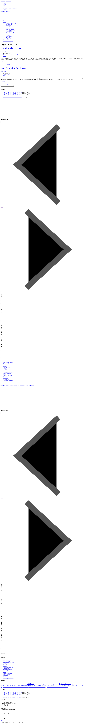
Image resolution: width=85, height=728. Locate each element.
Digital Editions (6, 37)
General (7, 33)
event (26, 685)
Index (49, 685)
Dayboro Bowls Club (38, 684)
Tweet (8, 64)
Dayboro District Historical (47, 684)
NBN (1, 687)
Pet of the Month (9, 687)
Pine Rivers (14, 687)
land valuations (59, 685)
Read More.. (3, 61)
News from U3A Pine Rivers (13, 68)
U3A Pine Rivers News (11, 48)
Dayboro (30, 684)
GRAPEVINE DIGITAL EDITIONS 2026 (12, 92)
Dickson (80, 684)
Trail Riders (53, 687)
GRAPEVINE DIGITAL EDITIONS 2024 (12, 94)
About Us (5, 4)
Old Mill (4, 687)
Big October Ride (14, 684)
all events (2, 654)
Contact (4, 9)
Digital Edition (7, 685)
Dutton (15, 685)
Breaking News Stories (8, 38)
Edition (18, 685)
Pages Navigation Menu (6, 1)
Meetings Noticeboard (10, 30)
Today (2, 207)
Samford (31, 687)
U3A (57, 687)
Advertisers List (9, 36)
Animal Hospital (8, 684)
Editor (4, 56)
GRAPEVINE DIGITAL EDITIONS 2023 (12, 95)
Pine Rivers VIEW (20, 687)
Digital (2, 685)
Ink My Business (54, 685)
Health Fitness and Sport (11, 32)
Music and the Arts (10, 29)
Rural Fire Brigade (26, 687)
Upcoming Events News (11, 23)
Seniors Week (42, 687)
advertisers (2, 684)
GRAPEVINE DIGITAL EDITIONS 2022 (12, 97)
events (29, 685)
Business (8, 35)
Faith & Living (34, 685)
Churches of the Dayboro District (10, 8)
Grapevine (40, 685)
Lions (63, 685)
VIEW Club (66, 687)
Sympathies (8, 25)
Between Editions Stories (8, 39)
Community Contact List (8, 6)
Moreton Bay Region (76, 685)
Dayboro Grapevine (65, 684)
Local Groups (9, 31)
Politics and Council (10, 28)
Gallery (4, 5)
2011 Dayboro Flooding (8, 41)
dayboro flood (55, 684)
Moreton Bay (70, 685)
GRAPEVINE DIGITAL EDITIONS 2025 (12, 93)
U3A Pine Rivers (61, 687)
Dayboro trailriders (75, 684)
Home (4, 3)
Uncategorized (9, 24)
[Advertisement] (25, 16)
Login (2, 720)
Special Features (9, 26)
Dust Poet (12, 685)
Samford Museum (36, 687)
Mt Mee (82, 685)
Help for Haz (45, 685)
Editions (22, 685)
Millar (65, 685)
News (4, 22)
